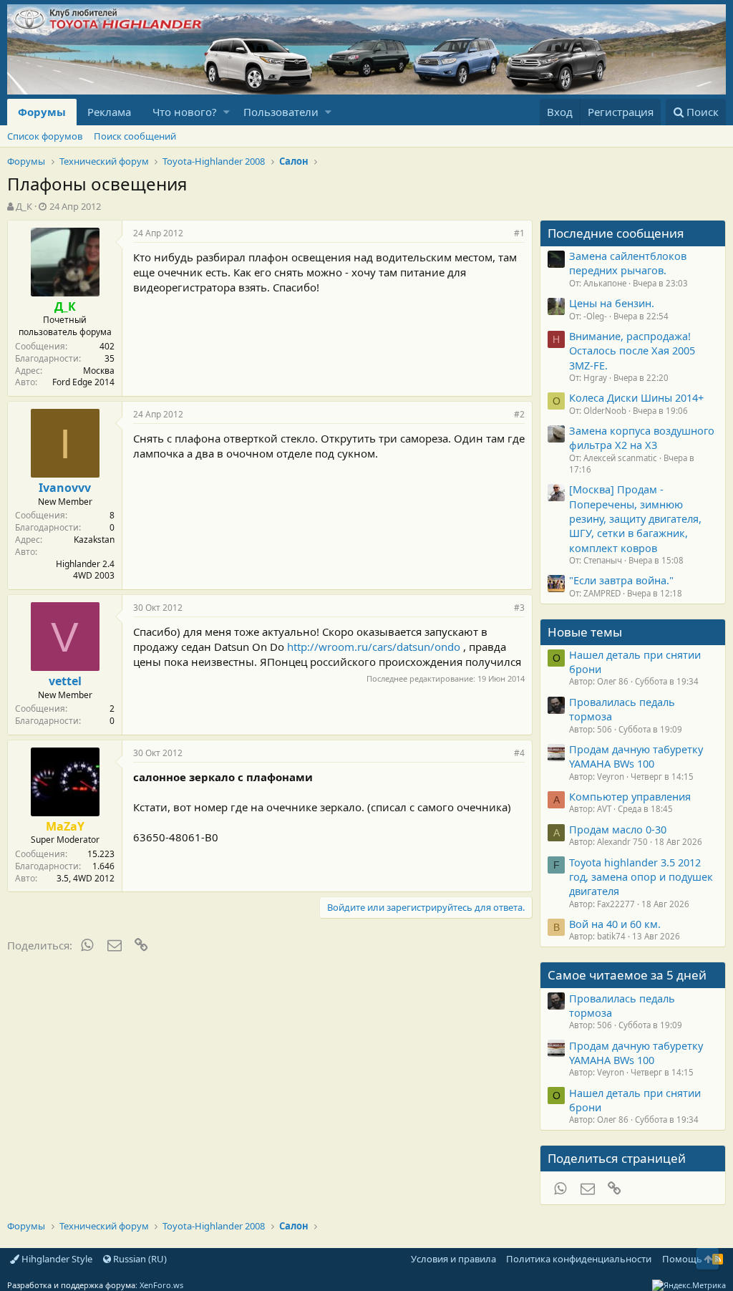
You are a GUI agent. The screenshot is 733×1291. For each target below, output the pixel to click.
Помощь (682, 1258)
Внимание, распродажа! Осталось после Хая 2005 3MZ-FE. (632, 350)
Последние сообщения (616, 233)
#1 (519, 233)
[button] (226, 112)
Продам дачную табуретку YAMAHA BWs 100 (636, 756)
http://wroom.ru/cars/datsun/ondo (373, 646)
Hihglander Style (55, 1258)
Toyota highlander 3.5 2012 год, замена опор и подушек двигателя (641, 877)
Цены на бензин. (611, 303)
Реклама (109, 112)
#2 (519, 414)
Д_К (24, 206)
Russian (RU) (139, 1258)
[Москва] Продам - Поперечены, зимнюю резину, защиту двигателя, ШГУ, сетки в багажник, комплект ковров (635, 518)
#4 (519, 753)
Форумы (42, 112)
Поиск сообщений (135, 136)
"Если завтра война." (621, 580)
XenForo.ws (161, 1285)
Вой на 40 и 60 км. (615, 924)
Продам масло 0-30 (617, 829)
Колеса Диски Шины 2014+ (636, 397)
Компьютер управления (630, 796)
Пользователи (281, 112)
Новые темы (585, 632)
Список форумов (44, 136)
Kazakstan (94, 539)
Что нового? (184, 112)
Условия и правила (453, 1258)
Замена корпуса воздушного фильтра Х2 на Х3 (641, 437)
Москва (99, 370)
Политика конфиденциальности (578, 1258)
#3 (519, 607)
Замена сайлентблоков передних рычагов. (627, 262)
